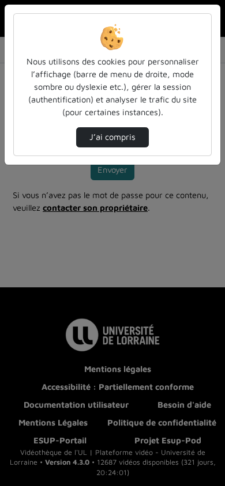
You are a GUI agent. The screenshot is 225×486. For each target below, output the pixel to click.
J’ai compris (112, 137)
